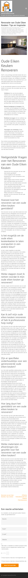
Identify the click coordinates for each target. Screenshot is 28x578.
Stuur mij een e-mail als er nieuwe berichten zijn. (14, 561)
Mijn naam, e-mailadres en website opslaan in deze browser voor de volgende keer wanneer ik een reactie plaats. (14, 547)
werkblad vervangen (16, 32)
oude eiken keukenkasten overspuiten (14, 30)
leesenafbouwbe (15, 27)
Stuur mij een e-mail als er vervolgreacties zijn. (14, 557)
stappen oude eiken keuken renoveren (15, 31)
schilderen (3, 31)
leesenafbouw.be (7, 13)
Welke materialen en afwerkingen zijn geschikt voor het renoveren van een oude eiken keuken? (14, 194)
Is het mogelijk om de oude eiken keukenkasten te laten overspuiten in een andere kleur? (14, 176)
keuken (22, 27)
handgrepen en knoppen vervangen (9, 28)
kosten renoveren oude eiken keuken (11, 29)
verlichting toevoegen (6, 32)
